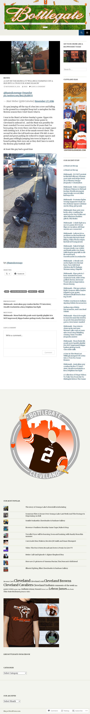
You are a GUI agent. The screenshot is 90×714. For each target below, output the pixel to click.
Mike (25, 86)
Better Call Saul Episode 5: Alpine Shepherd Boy (45, 555)
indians (25, 589)
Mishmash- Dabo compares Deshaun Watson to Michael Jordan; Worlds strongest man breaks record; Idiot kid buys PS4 (75, 191)
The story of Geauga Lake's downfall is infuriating (46, 507)
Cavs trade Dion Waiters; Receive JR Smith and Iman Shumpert (51, 541)
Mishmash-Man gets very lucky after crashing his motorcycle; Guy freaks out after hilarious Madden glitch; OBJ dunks (75, 214)
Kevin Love (44, 589)
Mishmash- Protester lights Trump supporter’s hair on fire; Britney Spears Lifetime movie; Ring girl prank (75, 203)
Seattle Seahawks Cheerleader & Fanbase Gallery (45, 521)
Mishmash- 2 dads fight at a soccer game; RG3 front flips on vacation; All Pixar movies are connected (75, 226)
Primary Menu (87, 32)
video (28, 592)
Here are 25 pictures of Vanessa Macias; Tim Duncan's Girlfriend (52, 561)
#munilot (27, 92)
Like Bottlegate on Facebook (17, 654)
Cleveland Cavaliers (18, 585)
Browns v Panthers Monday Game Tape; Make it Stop (47, 527)
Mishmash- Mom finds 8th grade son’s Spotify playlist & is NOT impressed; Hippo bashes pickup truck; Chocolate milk (29, 315)
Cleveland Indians (43, 585)
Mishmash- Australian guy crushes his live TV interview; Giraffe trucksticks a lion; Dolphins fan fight (27, 304)
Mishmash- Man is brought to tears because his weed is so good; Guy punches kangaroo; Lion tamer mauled (75, 319)
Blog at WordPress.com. (12, 711)
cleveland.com (37, 581)
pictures (23, 592)
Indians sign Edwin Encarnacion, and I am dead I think (75, 309)
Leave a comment (38, 86)
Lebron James (58, 588)
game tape (17, 589)
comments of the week (64, 585)
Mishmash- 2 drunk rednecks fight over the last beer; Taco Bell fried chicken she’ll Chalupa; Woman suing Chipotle (74, 265)
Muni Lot (32, 291)
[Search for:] (75, 69)
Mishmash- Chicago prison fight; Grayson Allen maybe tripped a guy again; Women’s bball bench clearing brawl (75, 292)
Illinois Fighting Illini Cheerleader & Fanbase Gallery (47, 568)
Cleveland (22, 581)
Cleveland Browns (18, 291)
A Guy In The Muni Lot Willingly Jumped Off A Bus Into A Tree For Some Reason (74, 357)
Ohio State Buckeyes (12, 592)
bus (7, 291)
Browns (7, 78)
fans (75, 585)
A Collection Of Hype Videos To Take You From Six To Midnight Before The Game (75, 377)
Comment (48, 352)
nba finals (70, 589)
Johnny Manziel (35, 589)
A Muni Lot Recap (71, 166)
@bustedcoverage (13, 92)
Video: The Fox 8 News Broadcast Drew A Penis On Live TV (49, 548)
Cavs (12, 581)
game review (9, 589)
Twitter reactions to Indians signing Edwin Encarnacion (75, 302)
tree (41, 291)
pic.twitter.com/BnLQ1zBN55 (18, 95)
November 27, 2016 (44, 101)
